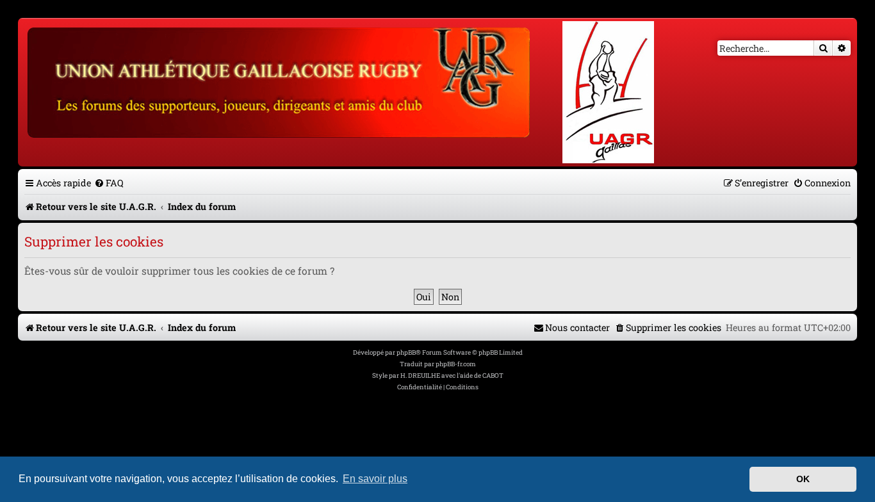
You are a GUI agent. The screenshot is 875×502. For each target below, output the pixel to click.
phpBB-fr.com (456, 364)
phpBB (406, 352)
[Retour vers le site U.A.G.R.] (279, 80)
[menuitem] (109, 183)
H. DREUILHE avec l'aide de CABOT (451, 375)
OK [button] (803, 479)
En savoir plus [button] (375, 478)
